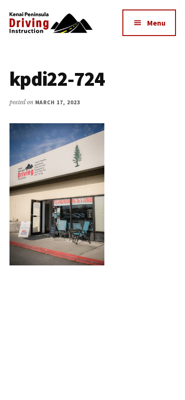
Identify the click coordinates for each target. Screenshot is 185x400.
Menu (156, 22)
